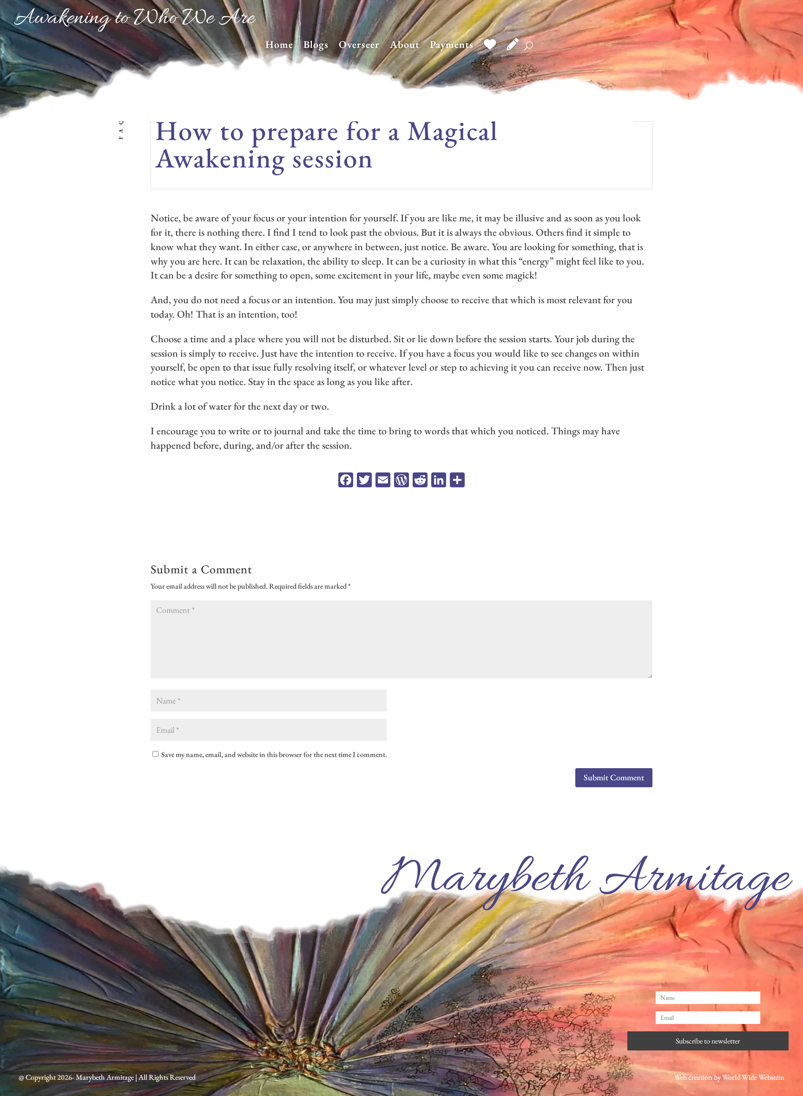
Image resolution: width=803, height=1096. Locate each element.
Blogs (316, 46)
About (405, 46)
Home (279, 46)
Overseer (359, 46)
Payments (452, 46)
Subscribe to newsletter (708, 1041)
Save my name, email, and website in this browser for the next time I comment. (274, 754)
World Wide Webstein (753, 1077)
